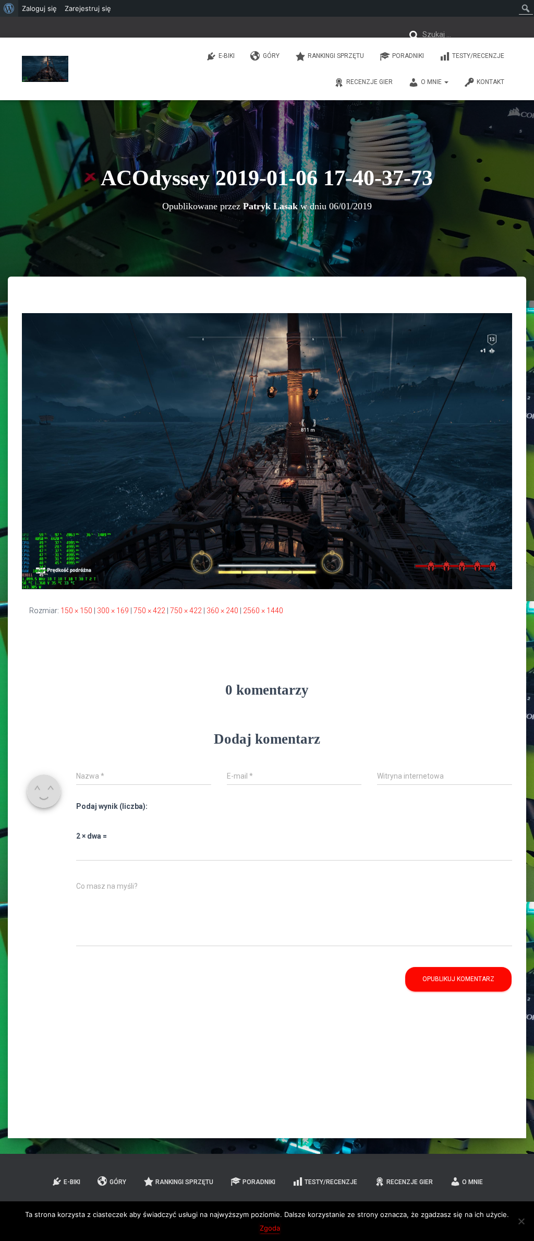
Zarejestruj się (88, 8)
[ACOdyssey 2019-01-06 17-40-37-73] (267, 450)
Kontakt (490, 82)
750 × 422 (149, 610)
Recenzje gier (369, 82)
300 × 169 (113, 610)
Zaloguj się (39, 8)
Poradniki (408, 55)
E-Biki (227, 55)
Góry (271, 55)
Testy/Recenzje (478, 55)
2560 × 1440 (263, 610)
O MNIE (432, 82)
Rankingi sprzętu (336, 55)
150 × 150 (76, 610)
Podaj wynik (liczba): (112, 806)
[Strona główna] (45, 69)
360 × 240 (222, 610)
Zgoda (270, 1228)
